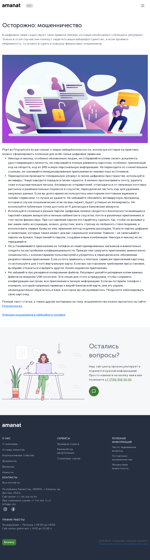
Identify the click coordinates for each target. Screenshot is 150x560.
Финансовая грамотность (120, 466)
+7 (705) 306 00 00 (118, 379)
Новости (8, 472)
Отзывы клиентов (13, 449)
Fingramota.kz (12, 306)
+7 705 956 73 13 (41, 500)
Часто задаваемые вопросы (124, 449)
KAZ (29, 5)
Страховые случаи (68, 458)
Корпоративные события (18, 455)
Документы (9, 461)
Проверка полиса (68, 444)
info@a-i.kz (9, 504)
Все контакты (11, 482)
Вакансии (8, 466)
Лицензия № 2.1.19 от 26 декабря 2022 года (123, 543)
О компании (10, 444)
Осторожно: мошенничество (122, 457)
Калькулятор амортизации (65, 451)
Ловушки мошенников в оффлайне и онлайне (33, 314)
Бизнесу (9, 542)
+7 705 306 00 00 (27, 496)
